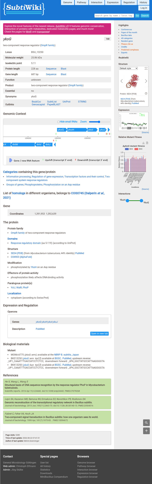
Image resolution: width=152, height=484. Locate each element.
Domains (13, 238)
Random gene (127, 41)
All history (45, 466)
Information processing (18, 176)
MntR (29, 31)
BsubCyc (36, 101)
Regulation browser (87, 476)
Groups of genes (15, 184)
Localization (14, 293)
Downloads (46, 473)
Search (145, 15)
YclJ (13, 287)
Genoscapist (38, 104)
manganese (43, 31)
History (143, 2)
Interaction (96, 2)
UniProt (66, 101)
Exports (124, 52)
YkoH (34, 267)
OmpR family (48, 45)
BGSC (58, 358)
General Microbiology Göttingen (19, 462)
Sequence (51, 68)
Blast (63, 68)
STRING (82, 101)
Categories (10, 172)
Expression (113, 2)
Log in (144, 8)
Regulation (129, 2)
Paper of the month (129, 32)
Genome (67, 2)
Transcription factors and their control (84, 176)
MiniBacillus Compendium (54, 476)
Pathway (81, 2)
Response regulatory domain (26, 243)
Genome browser (86, 462)
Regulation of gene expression (47, 176)
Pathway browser (86, 466)
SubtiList (52, 101)
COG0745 (77, 193)
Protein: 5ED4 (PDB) (128, 94)
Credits (124, 47)
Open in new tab (99, 333)
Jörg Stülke (17, 469)
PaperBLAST (54, 104)
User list (44, 462)
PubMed (79, 253)
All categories (127, 38)
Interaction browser (87, 469)
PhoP (25, 287)
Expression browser (87, 473)
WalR (19, 287)
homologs (18, 193)
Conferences (126, 29)
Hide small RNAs (68, 121)
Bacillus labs (126, 35)
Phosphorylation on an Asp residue (61, 184)
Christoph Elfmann (26, 466)
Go (137, 15)
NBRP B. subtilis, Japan (66, 354)
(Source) (145, 132)
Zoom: (83, 121)
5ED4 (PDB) (17, 253)
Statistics (45, 469)
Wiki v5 (61, 26)
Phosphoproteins (33, 184)
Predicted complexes (130, 50)
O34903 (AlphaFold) (21, 257)
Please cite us (127, 44)
